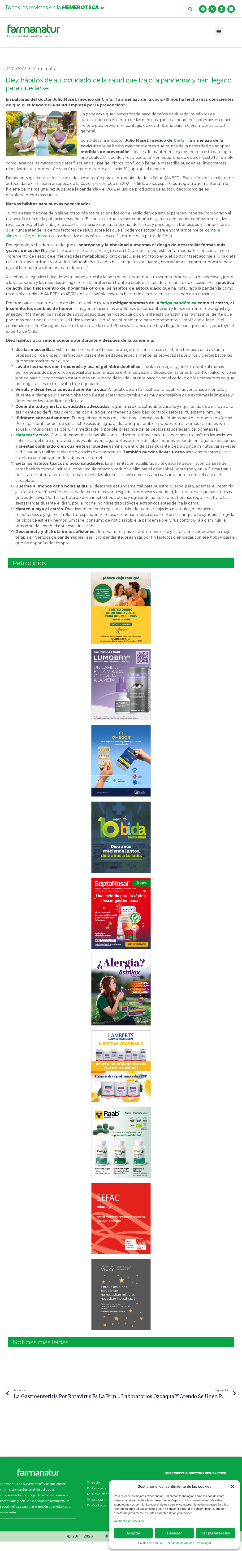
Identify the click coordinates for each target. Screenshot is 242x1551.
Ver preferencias (215, 1533)
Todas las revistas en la (54, 7)
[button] (232, 1486)
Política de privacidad (180, 1543)
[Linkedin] (231, 9)
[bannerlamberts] (121, 608)
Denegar (174, 1533)
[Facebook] (203, 9)
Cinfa (179, 140)
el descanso (43, 236)
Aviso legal (204, 1543)
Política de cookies (150, 1543)
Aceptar (133, 1533)
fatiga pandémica (178, 303)
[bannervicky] (121, 1294)
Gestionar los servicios (129, 1521)
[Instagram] (221, 9)
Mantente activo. (32, 435)
